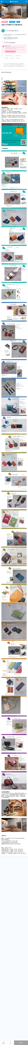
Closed (21, 1042)
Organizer (3, 1043)
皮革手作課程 (18, 55)
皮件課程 (12, 58)
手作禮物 (6, 58)
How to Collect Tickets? (10, 51)
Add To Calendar (7, 36)
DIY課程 (17, 58)
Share (25, 4)
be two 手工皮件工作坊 (9, 55)
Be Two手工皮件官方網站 (9, 42)
